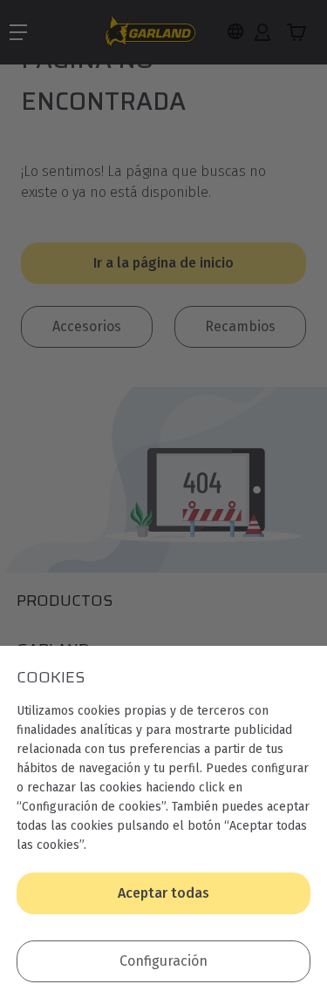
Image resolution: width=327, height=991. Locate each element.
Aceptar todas (163, 893)
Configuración (163, 961)
